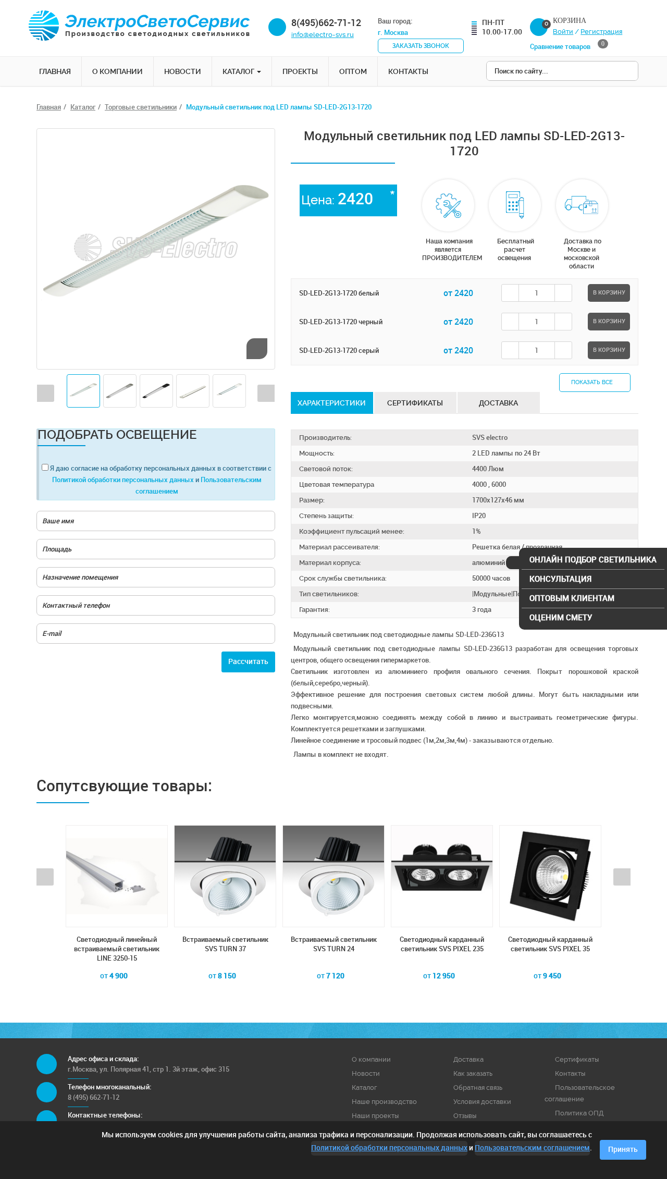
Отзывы (464, 1116)
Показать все (592, 382)
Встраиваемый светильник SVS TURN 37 (120, 944)
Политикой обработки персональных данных (123, 480)
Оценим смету (560, 617)
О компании (117, 71)
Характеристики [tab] (332, 403)
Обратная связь (477, 1087)
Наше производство (384, 1102)
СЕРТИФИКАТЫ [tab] (415, 403)
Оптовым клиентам (571, 598)
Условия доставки (482, 1102)
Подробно (120, 996)
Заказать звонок (420, 46)
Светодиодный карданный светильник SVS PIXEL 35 (445, 944)
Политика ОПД (579, 1113)
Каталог (239, 71)
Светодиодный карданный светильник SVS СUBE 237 (554, 944)
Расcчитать (248, 661)
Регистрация (601, 31)
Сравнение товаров (567, 46)
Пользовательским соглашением (532, 1148)
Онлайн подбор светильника (593, 559)
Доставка (468, 1059)
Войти (563, 31)
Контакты (408, 71)
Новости (182, 71)
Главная (55, 71)
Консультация (560, 579)
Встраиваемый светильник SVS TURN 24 (228, 944)
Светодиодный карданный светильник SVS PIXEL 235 (337, 944)
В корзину (609, 292)
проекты (300, 71)
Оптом (353, 71)
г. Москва (394, 32)
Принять (623, 1149)
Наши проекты (375, 1116)
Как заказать (472, 1073)
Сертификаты (577, 1059)
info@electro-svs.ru (322, 35)
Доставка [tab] (498, 403)
